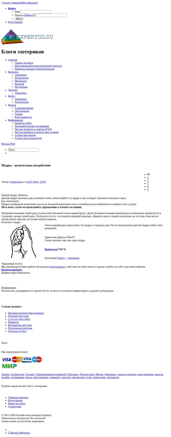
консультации (145, 374)
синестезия (99, 377)
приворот (55, 377)
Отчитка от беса (17, 331)
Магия (99, 374)
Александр (16, 181)
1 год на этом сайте (19, 319)
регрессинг (78, 377)
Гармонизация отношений (51, 374)
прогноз (66, 377)
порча (28, 377)
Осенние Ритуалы (18, 316)
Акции (5, 374)
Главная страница (18, 397)
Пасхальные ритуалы (20, 328)
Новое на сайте (16, 403)
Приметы (13, 322)
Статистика (14, 406)
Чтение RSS (8, 143)
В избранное (30, 2)
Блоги (61, 258)
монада (159, 374)
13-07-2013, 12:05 (36, 181)
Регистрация (15, 22)
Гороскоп (72, 374)
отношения (17, 377)
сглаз (89, 377)
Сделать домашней (12, 2)
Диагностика (86, 374)
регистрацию (57, 266)
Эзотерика (73, 258)
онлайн (5, 377)
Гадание (30, 374)
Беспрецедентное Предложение (26, 313)
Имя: (17, 11)
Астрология (17, 374)
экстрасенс (113, 377)
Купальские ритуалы (20, 325)
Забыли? (29, 15)
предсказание (40, 377)
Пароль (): (25, 15)
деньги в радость (127, 374)
